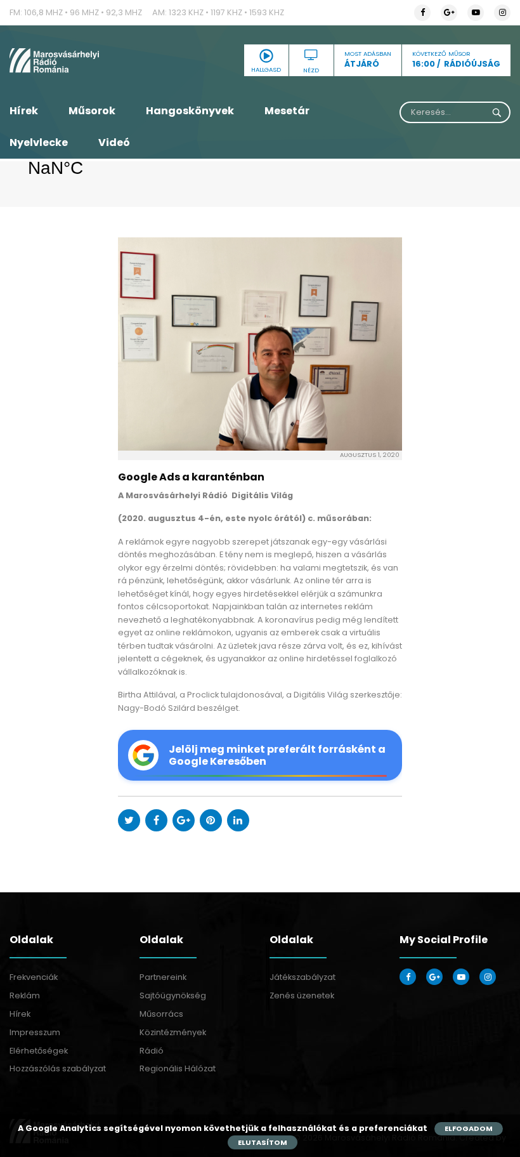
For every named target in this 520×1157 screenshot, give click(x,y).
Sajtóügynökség (173, 995)
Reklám (25, 995)
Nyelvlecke (39, 142)
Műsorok (91, 110)
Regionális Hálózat (178, 1068)
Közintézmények (173, 1032)
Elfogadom (469, 1128)
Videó (114, 142)
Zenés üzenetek (302, 995)
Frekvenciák (34, 977)
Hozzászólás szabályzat (58, 1068)
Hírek (24, 110)
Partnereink (163, 977)
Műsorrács (161, 1013)
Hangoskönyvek (190, 110)
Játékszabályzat (302, 977)
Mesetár (286, 110)
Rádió (152, 1050)
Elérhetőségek (39, 1050)
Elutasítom (262, 1142)
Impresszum (35, 1032)
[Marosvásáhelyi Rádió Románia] (87, 60)
